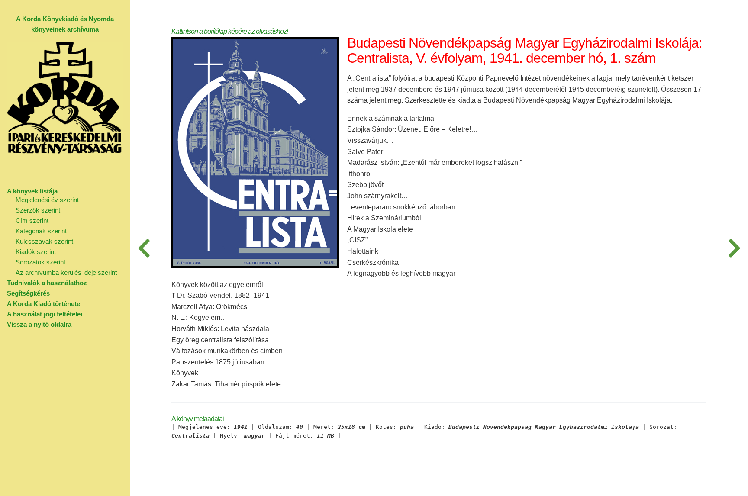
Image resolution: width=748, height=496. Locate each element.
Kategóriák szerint (41, 231)
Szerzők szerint (38, 210)
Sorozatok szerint (40, 262)
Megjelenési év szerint (47, 199)
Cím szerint (32, 220)
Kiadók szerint (36, 251)
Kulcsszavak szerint (44, 241)
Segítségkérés (28, 293)
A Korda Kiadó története (43, 303)
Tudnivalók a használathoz (47, 283)
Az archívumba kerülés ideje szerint (66, 272)
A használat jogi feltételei (44, 314)
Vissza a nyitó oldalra (39, 324)
